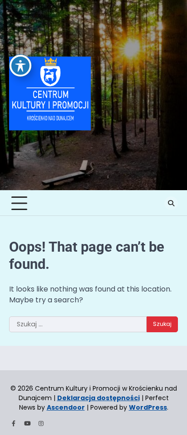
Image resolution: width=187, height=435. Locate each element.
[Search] (171, 203)
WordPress (148, 407)
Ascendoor (66, 407)
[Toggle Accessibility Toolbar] (20, 65)
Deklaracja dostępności (98, 397)
